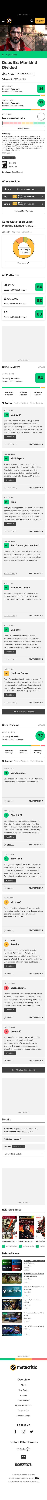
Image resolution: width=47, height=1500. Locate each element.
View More (22, 263)
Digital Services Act (23, 1405)
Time (10, 502)
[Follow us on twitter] (32, 1433)
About (23, 1385)
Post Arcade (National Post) (22, 545)
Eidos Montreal (17, 172)
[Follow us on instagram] (23, 1433)
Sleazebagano (16, 988)
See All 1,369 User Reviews (23, 1070)
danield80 (13, 1031)
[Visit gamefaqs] (23, 1465)
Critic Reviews (11, 367)
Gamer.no (12, 629)
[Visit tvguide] (23, 1458)
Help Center (23, 1390)
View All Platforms (25, 74)
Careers (23, 1395)
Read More (10, 437)
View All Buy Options (24, 211)
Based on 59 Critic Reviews (12, 92)
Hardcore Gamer (16, 673)
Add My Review (23, 128)
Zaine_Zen (13, 858)
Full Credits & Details (13, 1154)
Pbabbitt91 (13, 815)
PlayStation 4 (36, 444)
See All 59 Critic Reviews (23, 712)
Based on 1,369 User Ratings (13, 106)
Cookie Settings (23, 1415)
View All (41, 367)
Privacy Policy (23, 1400)
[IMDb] (36, 1478)
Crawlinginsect (15, 773)
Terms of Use (23, 1410)
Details (6, 1119)
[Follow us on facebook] (15, 1433)
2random (13, 944)
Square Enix (11, 55)
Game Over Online (17, 587)
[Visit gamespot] (23, 1450)
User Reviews (10, 725)
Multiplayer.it (14, 458)
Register (40, 21)
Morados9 (13, 902)
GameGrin (13, 414)
